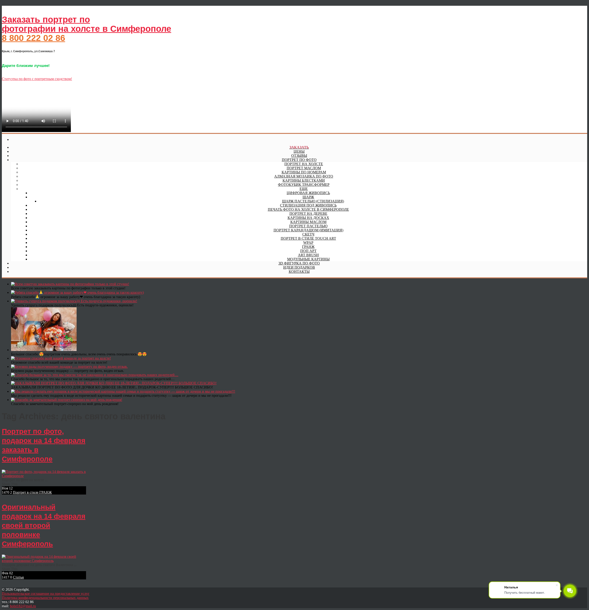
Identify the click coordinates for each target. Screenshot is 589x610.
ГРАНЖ (308, 247)
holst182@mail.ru (23, 606)
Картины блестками (304, 180)
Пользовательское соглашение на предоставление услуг (46, 594)
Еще (304, 189)
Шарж (308, 197)
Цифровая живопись (308, 193)
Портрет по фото (299, 160)
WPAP (308, 243)
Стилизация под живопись (308, 205)
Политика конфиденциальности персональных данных (45, 598)
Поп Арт (308, 251)
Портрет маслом (304, 168)
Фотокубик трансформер (303, 185)
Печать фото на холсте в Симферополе (308, 209)
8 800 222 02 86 (33, 38)
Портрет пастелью (308, 226)
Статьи (18, 577)
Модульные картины (308, 259)
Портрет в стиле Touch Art (308, 238)
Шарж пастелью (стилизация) (313, 201)
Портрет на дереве (308, 214)
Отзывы (299, 156)
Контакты (299, 271)
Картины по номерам (304, 172)
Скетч (308, 234)
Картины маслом (308, 222)
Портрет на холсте (303, 164)
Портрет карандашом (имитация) (308, 230)
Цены (299, 151)
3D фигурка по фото (299, 263)
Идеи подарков (299, 267)
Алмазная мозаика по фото (303, 176)
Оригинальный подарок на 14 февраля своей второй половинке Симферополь (43, 525)
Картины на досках (308, 218)
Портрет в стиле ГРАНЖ (32, 492)
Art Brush (308, 255)
